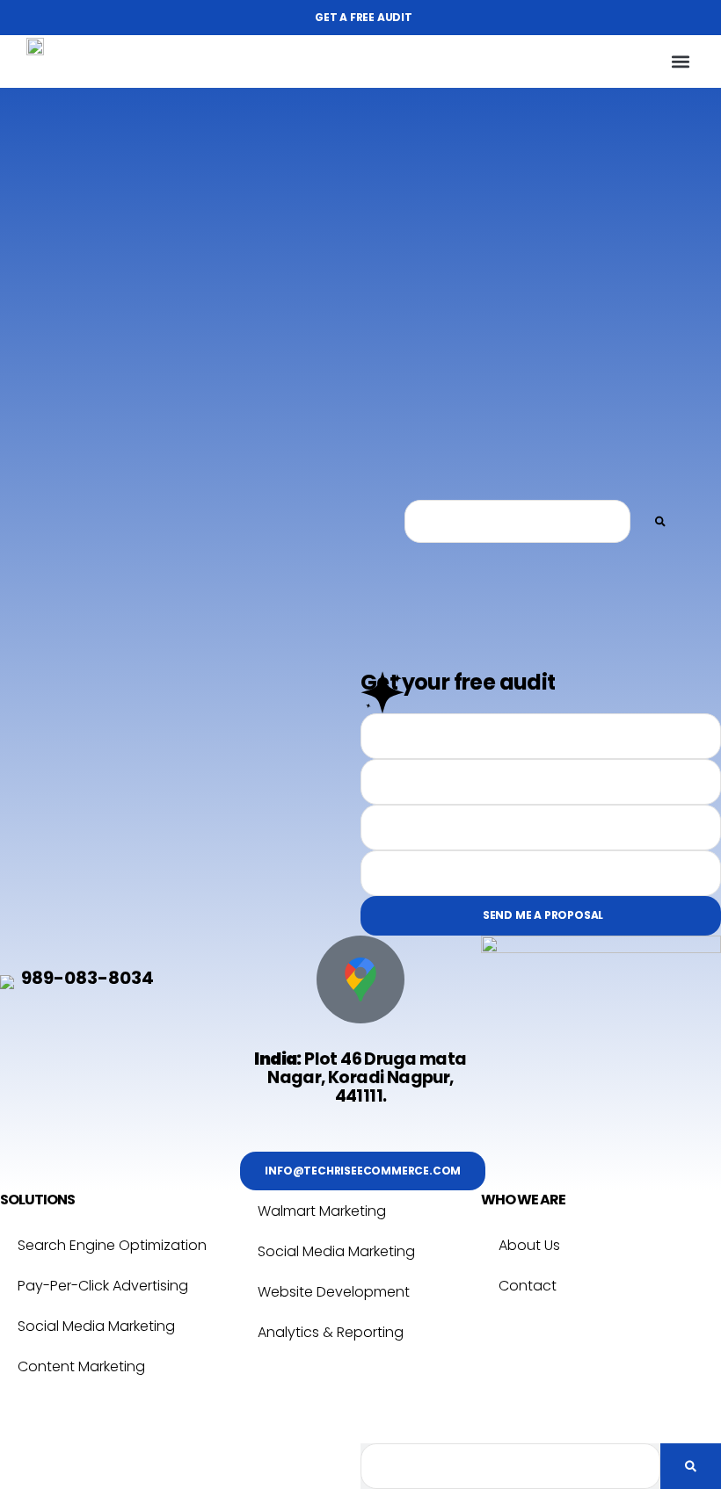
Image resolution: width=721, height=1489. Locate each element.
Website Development (334, 1292)
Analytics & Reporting (331, 1332)
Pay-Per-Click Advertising (103, 1286)
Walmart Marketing (322, 1211)
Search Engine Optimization (112, 1245)
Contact (528, 1286)
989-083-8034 (87, 977)
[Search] (660, 521)
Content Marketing (81, 1366)
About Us (529, 1245)
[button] (680, 61)
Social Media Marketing (96, 1326)
